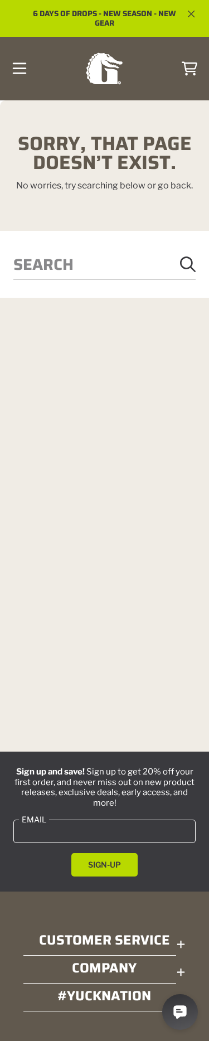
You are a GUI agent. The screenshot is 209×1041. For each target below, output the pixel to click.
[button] (19, 68)
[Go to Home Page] (104, 69)
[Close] (191, 14)
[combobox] (104, 264)
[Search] (187, 264)
